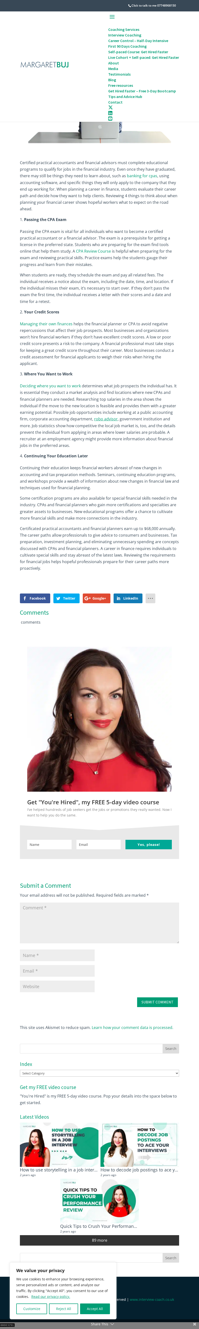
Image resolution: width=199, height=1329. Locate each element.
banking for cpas (142, 175)
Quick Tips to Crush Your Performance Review (107, 1226)
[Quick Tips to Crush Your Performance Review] (99, 1201)
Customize (31, 1308)
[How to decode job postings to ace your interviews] (139, 1145)
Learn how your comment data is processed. (132, 1027)
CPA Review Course (93, 251)
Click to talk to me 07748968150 (154, 5)
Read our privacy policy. (50, 1296)
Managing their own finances (46, 324)
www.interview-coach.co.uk (152, 1299)
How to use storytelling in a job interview (61, 1170)
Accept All (95, 1308)
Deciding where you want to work (50, 386)
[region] (63, 1290)
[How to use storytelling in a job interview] (59, 1145)
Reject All (63, 1308)
